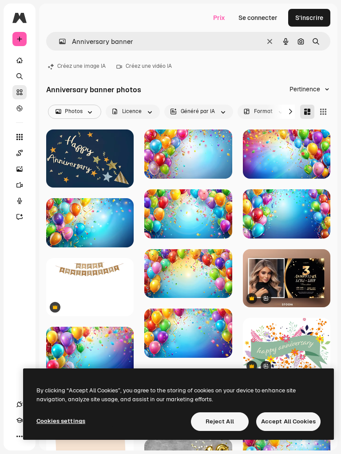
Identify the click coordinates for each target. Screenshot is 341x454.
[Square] (323, 112)
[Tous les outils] (19, 137)
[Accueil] (19, 60)
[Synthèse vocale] (19, 201)
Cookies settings (60, 421)
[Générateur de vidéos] (19, 185)
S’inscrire (309, 18)
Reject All (220, 421)
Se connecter (258, 18)
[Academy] (19, 420)
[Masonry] (307, 112)
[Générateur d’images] (19, 169)
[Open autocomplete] (59, 41)
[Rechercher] (19, 76)
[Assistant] (19, 217)
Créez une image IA (81, 66)
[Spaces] (19, 153)
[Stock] (19, 92)
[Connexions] (19, 404)
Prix (219, 18)
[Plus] (19, 436)
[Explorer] (19, 108)
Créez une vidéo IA (149, 66)
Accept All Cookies (288, 421)
